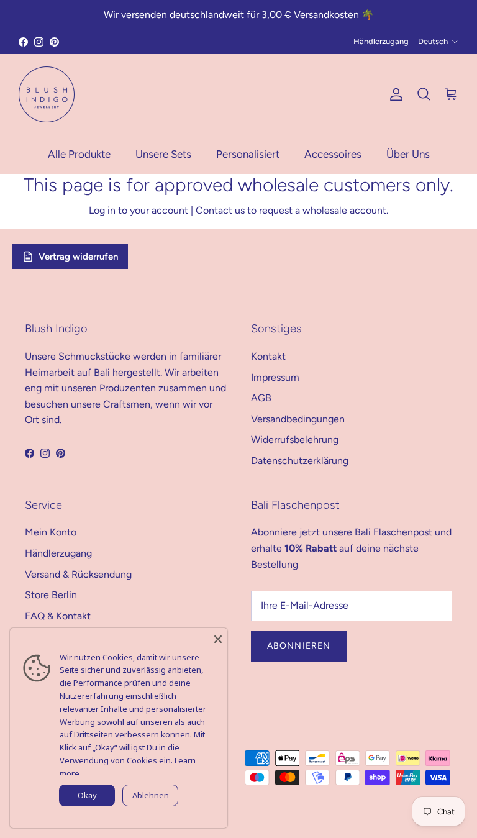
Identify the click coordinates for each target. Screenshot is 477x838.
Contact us (220, 210)
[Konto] (394, 94)
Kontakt (268, 356)
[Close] (218, 637)
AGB (261, 398)
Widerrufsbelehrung (294, 439)
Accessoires (332, 154)
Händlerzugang (381, 41)
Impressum (275, 377)
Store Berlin (51, 595)
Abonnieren (298, 645)
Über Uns (408, 154)
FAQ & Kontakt (58, 616)
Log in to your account (138, 210)
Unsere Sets (163, 154)
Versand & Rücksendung (78, 574)
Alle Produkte (79, 154)
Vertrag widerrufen (78, 256)
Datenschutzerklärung (299, 461)
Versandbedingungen (298, 419)
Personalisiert (247, 154)
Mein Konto (50, 532)
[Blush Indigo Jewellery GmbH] (47, 94)
